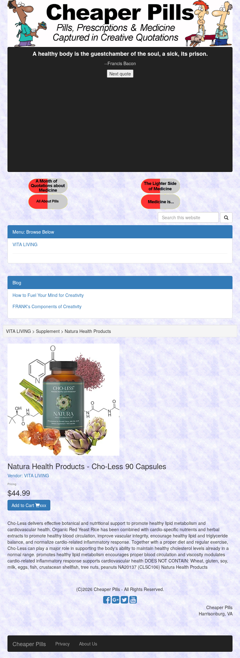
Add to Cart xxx (29, 505)
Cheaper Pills (29, 644)
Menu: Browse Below (33, 232)
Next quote (120, 73)
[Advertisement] (120, 124)
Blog (16, 282)
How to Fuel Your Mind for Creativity (48, 295)
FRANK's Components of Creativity (47, 306)
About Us (88, 643)
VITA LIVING (25, 244)
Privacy (62, 643)
